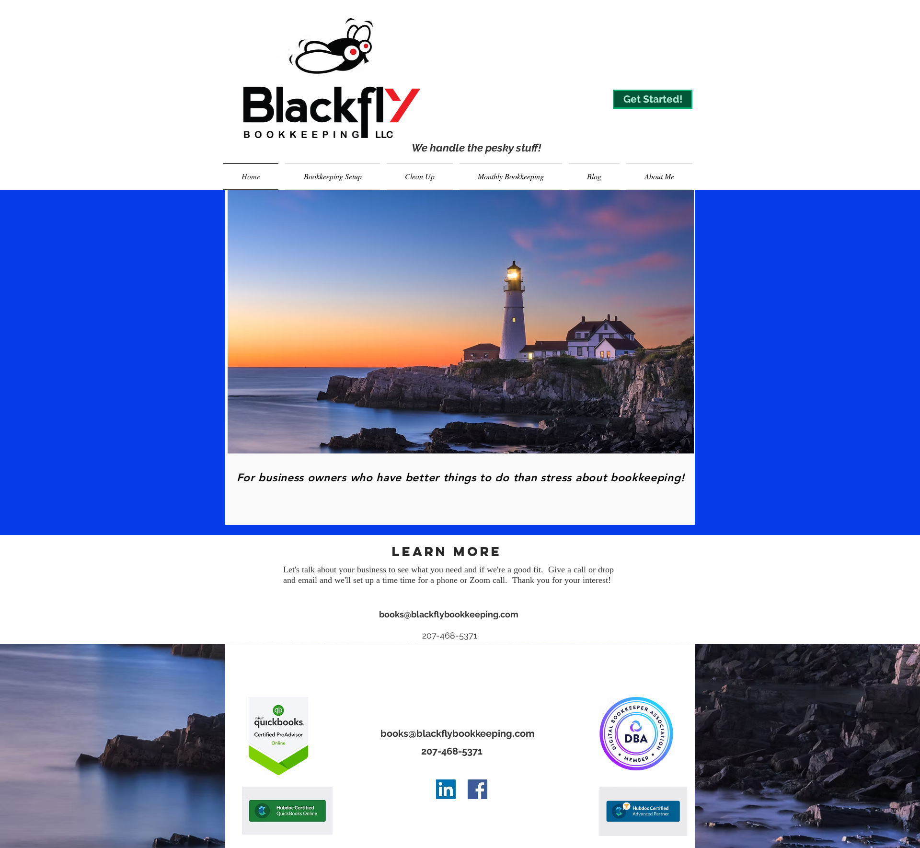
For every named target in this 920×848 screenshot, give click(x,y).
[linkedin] (446, 789)
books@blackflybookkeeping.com (448, 614)
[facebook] (477, 789)
